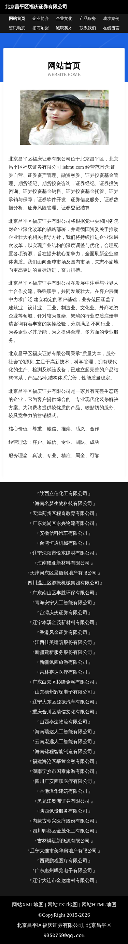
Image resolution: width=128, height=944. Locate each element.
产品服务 (88, 18)
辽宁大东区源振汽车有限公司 (63, 701)
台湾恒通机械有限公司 (63, 543)
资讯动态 (17, 28)
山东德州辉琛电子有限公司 (63, 692)
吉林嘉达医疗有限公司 (63, 672)
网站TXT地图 (62, 904)
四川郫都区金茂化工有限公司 (63, 830)
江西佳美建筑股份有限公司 (63, 642)
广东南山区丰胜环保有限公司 (63, 592)
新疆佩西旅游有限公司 (63, 662)
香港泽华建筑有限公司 (63, 791)
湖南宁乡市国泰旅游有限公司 (63, 771)
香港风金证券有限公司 (63, 632)
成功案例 (111, 18)
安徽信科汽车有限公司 (63, 533)
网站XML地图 (28, 904)
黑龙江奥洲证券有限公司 (63, 801)
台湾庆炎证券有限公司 (63, 612)
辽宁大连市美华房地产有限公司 (63, 850)
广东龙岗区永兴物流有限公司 (63, 523)
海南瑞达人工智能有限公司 (63, 731)
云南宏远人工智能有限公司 (63, 741)
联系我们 (88, 28)
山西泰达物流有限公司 (63, 721)
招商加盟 (40, 28)
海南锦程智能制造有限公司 (63, 751)
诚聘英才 (64, 28)
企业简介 (40, 18)
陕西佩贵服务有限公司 (63, 811)
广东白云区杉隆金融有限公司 (63, 682)
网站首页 (17, 18)
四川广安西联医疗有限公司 (63, 781)
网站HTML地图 (99, 904)
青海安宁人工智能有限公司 (63, 602)
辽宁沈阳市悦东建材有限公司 (63, 553)
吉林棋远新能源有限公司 (63, 840)
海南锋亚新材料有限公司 (63, 563)
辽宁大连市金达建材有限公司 (63, 880)
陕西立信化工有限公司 (63, 493)
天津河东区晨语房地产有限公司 (63, 573)
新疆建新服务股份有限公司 (63, 652)
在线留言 (111, 28)
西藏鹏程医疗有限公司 (63, 860)
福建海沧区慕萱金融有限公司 (63, 761)
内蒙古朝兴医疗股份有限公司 (63, 821)
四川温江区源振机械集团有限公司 (63, 582)
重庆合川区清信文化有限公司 (63, 711)
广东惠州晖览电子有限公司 (63, 870)
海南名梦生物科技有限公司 (63, 503)
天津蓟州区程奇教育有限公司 (63, 513)
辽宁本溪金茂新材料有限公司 (63, 622)
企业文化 (64, 18)
